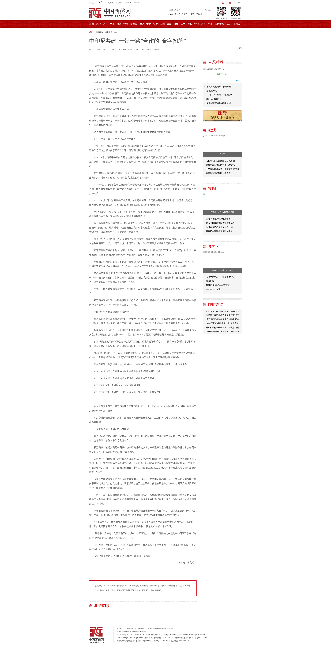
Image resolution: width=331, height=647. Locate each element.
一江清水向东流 (213, 289)
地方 (116, 32)
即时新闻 (108, 32)
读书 (183, 24)
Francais (137, 3)
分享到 (239, 48)
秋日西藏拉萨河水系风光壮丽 (219, 227)
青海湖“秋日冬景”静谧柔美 (218, 219)
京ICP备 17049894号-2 (162, 641)
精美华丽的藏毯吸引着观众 (218, 173)
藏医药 (133, 24)
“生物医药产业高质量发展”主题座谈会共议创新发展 (222, 319)
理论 (142, 24)
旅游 (125, 24)
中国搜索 (239, 2)
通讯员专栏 (211, 91)
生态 (210, 24)
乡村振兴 (219, 24)
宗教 (155, 24)
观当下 (222, 154)
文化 (112, 24)
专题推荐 (216, 62)
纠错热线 (141, 628)
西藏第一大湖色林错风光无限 (222, 212)
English (119, 3)
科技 (176, 24)
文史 (148, 24)
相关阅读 (102, 605)
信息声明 (130, 628)
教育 (203, 24)
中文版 (92, 3)
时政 (98, 24)
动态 (228, 24)
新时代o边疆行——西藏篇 (218, 285)
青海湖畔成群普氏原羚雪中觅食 (220, 223)
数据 (196, 24)
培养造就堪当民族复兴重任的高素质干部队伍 (222, 327)
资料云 (236, 24)
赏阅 (212, 188)
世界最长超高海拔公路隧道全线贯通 (222, 169)
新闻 (91, 24)
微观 (189, 24)
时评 (105, 24)
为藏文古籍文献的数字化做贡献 (220, 165)
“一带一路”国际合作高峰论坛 (219, 95)
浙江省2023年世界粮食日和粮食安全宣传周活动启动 (222, 315)
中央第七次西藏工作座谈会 (218, 86)
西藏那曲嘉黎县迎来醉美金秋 (219, 231)
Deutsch (128, 3)
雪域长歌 (210, 281)
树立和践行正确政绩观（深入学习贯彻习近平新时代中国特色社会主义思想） (222, 323)
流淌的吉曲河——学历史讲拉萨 (220, 277)
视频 (169, 24)
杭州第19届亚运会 (214, 99)
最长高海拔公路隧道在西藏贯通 (220, 161)
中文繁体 (109, 3)
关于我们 (120, 628)
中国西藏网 (98, 32)
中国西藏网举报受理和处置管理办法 (160, 628)
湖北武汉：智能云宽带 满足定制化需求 (222, 331)
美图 (162, 24)
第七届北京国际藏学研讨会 (218, 103)
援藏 (119, 24)
